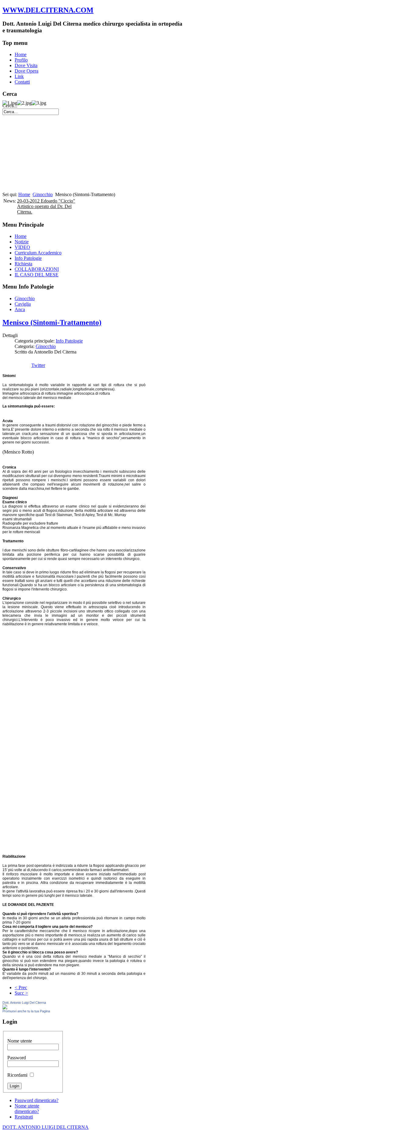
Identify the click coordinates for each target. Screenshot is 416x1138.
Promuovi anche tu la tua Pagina (26, 1011)
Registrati (24, 1116)
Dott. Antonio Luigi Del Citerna (24, 1002)
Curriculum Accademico (38, 252)
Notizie (22, 241)
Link (19, 76)
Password (16, 1057)
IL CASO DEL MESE (36, 274)
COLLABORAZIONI (37, 269)
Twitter (38, 365)
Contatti (22, 81)
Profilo (21, 60)
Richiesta (23, 263)
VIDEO (22, 247)
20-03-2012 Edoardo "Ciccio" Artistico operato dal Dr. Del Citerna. (46, 206)
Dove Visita (26, 65)
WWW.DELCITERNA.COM (47, 10)
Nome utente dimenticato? (27, 1108)
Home (20, 54)
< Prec (21, 987)
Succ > (21, 993)
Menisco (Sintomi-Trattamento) (51, 322)
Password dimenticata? (36, 1100)
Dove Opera (26, 71)
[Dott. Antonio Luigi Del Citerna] (4, 1007)
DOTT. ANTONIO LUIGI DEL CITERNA (45, 1127)
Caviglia (23, 304)
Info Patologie (28, 258)
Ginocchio (43, 194)
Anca (20, 309)
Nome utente (19, 1040)
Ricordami (17, 1075)
